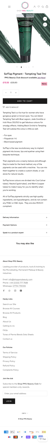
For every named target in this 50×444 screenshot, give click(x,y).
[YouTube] (21, 290)
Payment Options (10, 225)
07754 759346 (19, 286)
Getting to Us (9, 326)
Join (9, 401)
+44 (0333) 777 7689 (18, 283)
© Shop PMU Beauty (25, 419)
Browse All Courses (11, 308)
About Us (7, 321)
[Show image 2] (23, 67)
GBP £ (24, 413)
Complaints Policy (11, 370)
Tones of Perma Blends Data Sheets (18, 334)
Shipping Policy (9, 357)
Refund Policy (9, 365)
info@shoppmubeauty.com (20, 279)
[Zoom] (45, 19)
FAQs (5, 330)
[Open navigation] (9, 7)
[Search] (43, 7)
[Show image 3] (26, 67)
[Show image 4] (28, 67)
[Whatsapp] (9, 290)
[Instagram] (15, 290)
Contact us (7, 339)
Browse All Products (11, 313)
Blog (5, 317)
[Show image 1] (21, 67)
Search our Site (9, 304)
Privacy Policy (9, 361)
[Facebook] (4, 290)
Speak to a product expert (13, 233)
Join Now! (41, 78)
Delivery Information (11, 217)
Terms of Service (10, 352)
